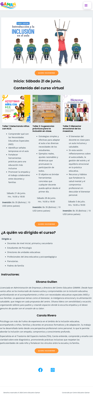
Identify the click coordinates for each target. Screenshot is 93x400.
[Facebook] (40, 369)
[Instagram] (52, 369)
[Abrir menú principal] (87, 5)
